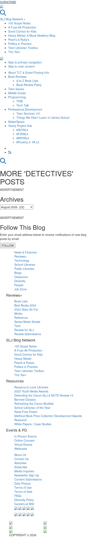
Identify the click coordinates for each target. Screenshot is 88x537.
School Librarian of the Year (32, 408)
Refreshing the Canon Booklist (34, 403)
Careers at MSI (24, 504)
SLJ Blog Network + (12, 19)
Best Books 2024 (25, 305)
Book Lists (21, 301)
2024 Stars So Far (26, 309)
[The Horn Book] (45, 522)
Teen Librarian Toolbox (23, 48)
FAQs (17, 496)
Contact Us (21, 459)
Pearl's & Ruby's (18, 39)
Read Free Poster (25, 412)
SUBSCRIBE (8, 2)
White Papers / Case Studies (32, 424)
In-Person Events (25, 436)
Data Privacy (22, 483)
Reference (21, 317)
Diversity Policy (24, 500)
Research (20, 420)
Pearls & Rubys (24, 363)
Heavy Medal (22, 358)
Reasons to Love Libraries (31, 387)
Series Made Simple (27, 322)
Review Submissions (27, 334)
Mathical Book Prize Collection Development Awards (48, 416)
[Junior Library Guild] (45, 531)
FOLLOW (8, 245)
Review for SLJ (24, 330)
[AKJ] (10, 531)
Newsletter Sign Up (26, 475)
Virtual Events (23, 444)
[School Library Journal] (45, 527)
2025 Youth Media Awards (31, 391)
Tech (17, 326)
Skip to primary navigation (25, 62)
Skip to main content (21, 66)
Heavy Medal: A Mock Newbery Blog (31, 35)
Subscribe (20, 467)
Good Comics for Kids (22, 31)
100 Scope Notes (19, 23)
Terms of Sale (23, 492)
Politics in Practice (20, 44)
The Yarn (14, 52)
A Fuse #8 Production (22, 27)
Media (18, 313)
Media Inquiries (24, 471)
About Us (20, 455)
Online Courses (24, 440)
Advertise (20, 463)
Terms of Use (23, 487)
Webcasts (20, 449)
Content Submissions (28, 479)
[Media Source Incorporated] (10, 522)
